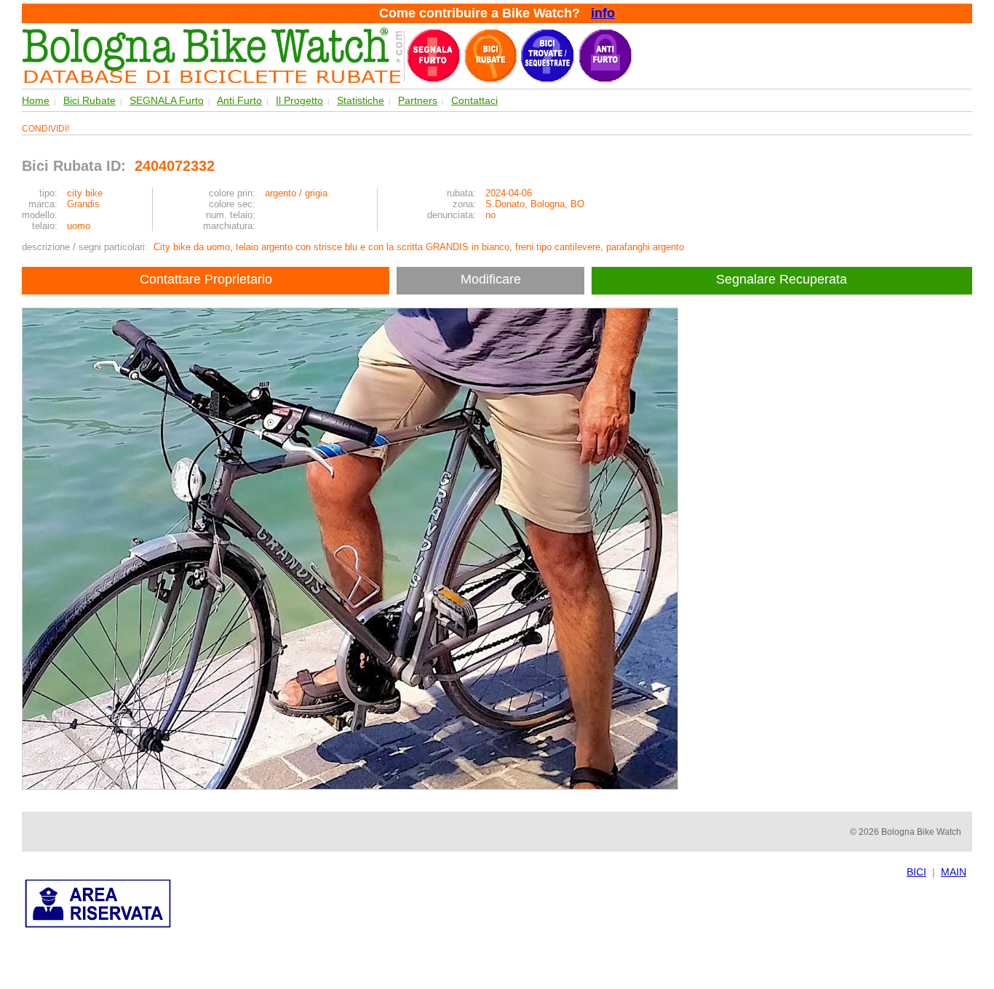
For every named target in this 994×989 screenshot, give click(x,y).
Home (35, 100)
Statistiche (360, 100)
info (603, 13)
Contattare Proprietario (206, 279)
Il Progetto (299, 100)
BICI (916, 872)
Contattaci (474, 100)
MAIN (953, 872)
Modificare (491, 279)
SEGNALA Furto (167, 100)
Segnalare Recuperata (783, 279)
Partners (417, 100)
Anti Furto (239, 100)
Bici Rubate (89, 100)
